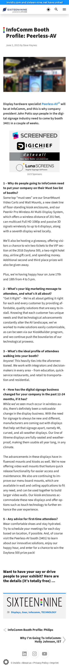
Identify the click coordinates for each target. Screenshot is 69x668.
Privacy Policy (40, 663)
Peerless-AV (50, 104)
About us (26, 663)
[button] (56, 9)
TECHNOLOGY (48, 612)
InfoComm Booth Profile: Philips (30, 630)
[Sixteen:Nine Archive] (34, 606)
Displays (16, 612)
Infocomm (34, 612)
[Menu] (64, 9)
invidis (16, 663)
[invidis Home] (13, 9)
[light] (48, 9)
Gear (24, 612)
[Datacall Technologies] (34, 156)
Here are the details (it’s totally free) (31, 579)
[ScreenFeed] (34, 135)
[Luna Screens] (34, 167)
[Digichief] (34, 146)
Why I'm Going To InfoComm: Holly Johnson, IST (40, 639)
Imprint (54, 663)
